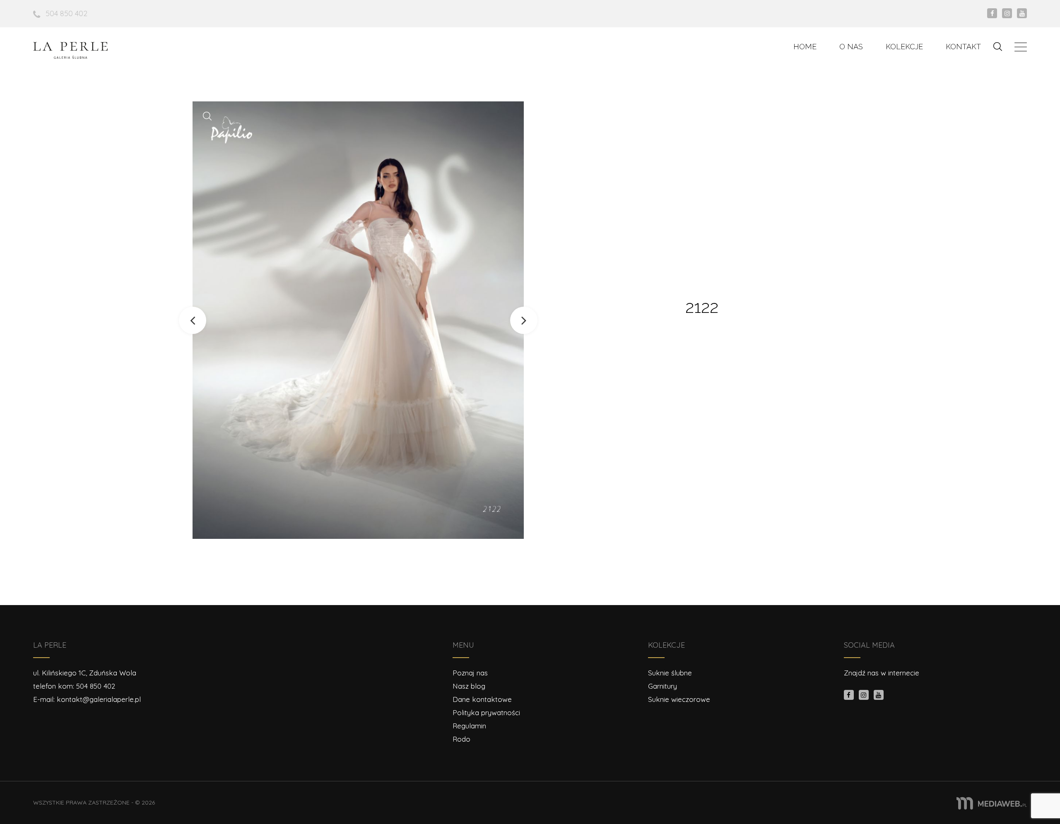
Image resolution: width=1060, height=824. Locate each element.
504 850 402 (66, 13)
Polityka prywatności (486, 712)
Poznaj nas (470, 672)
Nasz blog (469, 686)
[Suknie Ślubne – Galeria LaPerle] (70, 50)
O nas (851, 46)
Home (805, 46)
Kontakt (963, 46)
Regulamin (469, 725)
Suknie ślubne (670, 672)
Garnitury (662, 686)
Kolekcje (904, 46)
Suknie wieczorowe (679, 699)
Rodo (461, 739)
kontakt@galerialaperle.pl (99, 699)
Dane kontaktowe (482, 699)
